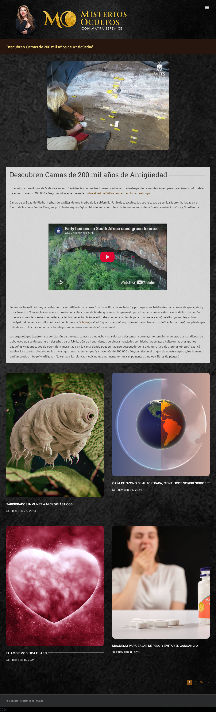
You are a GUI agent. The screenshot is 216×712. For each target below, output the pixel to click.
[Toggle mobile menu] (207, 7)
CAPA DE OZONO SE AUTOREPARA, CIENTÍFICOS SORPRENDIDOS (159, 483)
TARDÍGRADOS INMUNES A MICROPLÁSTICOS (39, 504)
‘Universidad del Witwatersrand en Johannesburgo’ (117, 193)
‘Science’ (84, 322)
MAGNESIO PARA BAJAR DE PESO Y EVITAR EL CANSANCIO (155, 645)
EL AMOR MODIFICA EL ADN (26, 653)
